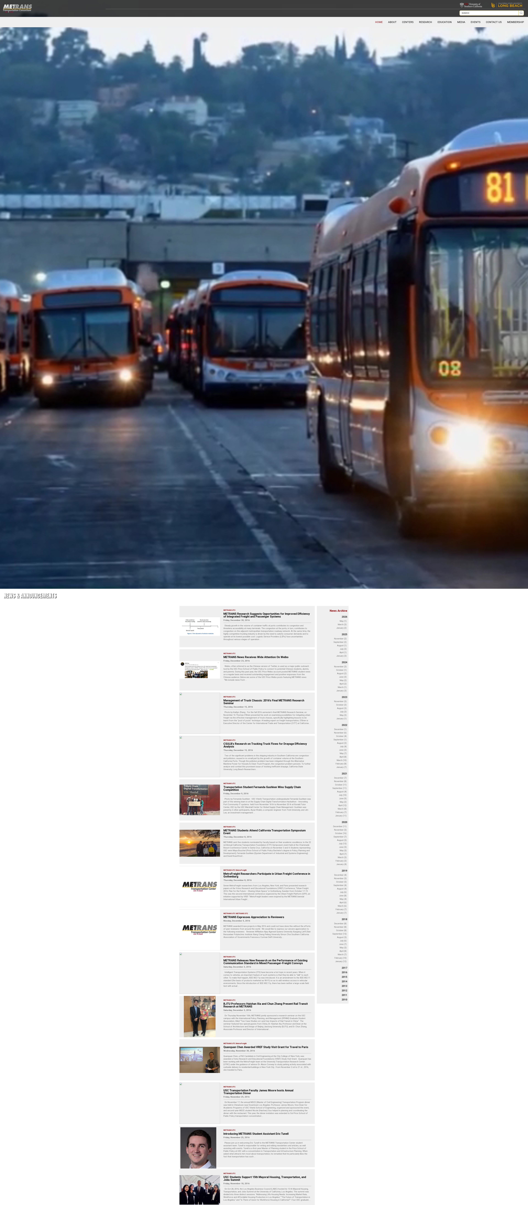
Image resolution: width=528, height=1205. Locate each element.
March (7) (342, 954)
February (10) (340, 958)
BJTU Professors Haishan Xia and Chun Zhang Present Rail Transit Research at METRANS (265, 1005)
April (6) (342, 902)
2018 (344, 919)
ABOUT (392, 22)
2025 (344, 634)
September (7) (340, 837)
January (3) (341, 656)
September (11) (339, 788)
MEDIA (461, 22)
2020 (344, 822)
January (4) (341, 864)
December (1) (340, 729)
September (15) (339, 934)
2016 (344, 972)
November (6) (340, 733)
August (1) (341, 645)
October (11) (340, 785)
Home (379, 22)
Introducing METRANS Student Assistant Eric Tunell (256, 1133)
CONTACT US (494, 22)
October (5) (341, 882)
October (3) (341, 705)
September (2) (340, 642)
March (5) (342, 857)
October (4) (341, 736)
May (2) (343, 680)
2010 (344, 999)
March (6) (342, 906)
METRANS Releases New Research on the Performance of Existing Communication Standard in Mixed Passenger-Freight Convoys (265, 962)
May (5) (343, 850)
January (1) (341, 718)
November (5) (340, 830)
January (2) (341, 628)
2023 (344, 697)
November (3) (340, 666)
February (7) (341, 812)
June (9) (342, 798)
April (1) (342, 652)
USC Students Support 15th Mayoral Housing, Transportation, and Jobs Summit (264, 1178)
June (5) (342, 847)
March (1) (342, 687)
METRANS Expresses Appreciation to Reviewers (253, 917)
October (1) (341, 670)
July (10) (342, 795)
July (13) (342, 843)
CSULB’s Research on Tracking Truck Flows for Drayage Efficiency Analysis (265, 745)
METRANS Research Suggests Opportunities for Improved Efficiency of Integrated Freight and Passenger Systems (266, 615)
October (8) (341, 930)
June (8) (342, 895)
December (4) (340, 875)
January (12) (340, 961)
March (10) (341, 760)
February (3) (341, 861)
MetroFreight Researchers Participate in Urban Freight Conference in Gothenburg (266, 875)
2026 (344, 616)
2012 (344, 990)
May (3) (343, 715)
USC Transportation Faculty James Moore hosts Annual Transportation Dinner (258, 1092)
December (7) (340, 778)
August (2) (341, 673)
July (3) (343, 649)
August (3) (341, 708)
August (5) (341, 840)
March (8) (342, 809)
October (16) (340, 833)
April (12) (342, 805)
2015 (344, 976)
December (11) (339, 826)
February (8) (341, 763)
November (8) (340, 781)
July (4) (343, 746)
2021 (344, 773)
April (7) (342, 854)
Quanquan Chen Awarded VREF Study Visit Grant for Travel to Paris (265, 1047)
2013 (344, 985)
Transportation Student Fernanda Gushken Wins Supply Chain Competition (262, 788)
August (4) (341, 791)
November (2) (340, 638)
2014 (344, 981)
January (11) (340, 815)
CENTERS (407, 22)
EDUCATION (445, 22)
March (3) (342, 624)
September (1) (340, 739)
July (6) (343, 892)
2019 (344, 870)
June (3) (342, 677)
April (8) (342, 757)
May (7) (343, 753)
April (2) (342, 684)
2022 (344, 725)
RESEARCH (425, 22)
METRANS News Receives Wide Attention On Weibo (255, 657)
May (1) (343, 621)
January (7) (341, 767)
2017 (344, 967)
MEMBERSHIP (515, 22)
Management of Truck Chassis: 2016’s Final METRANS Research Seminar (263, 702)
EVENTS (475, 22)
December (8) (340, 923)
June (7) (342, 944)
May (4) (343, 899)
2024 (344, 662)
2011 (344, 995)
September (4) (340, 885)
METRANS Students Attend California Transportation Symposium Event (264, 832)
